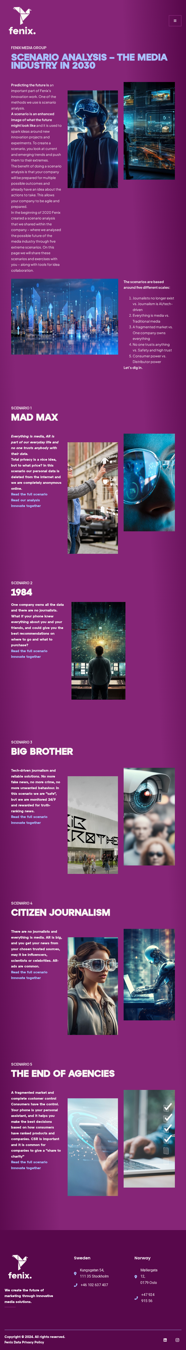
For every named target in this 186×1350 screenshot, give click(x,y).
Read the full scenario (29, 494)
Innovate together (26, 506)
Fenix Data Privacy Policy (24, 1342)
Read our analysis (25, 500)
